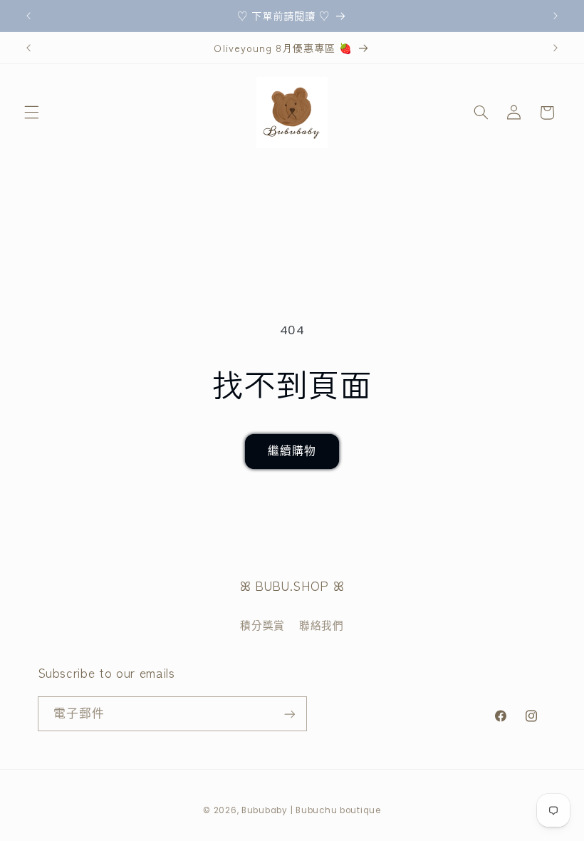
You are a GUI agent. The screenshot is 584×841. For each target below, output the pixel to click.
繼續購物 (292, 451)
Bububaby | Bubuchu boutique (311, 810)
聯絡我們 (321, 626)
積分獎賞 (262, 626)
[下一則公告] (555, 15)
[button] (31, 112)
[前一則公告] (28, 15)
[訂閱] (289, 713)
